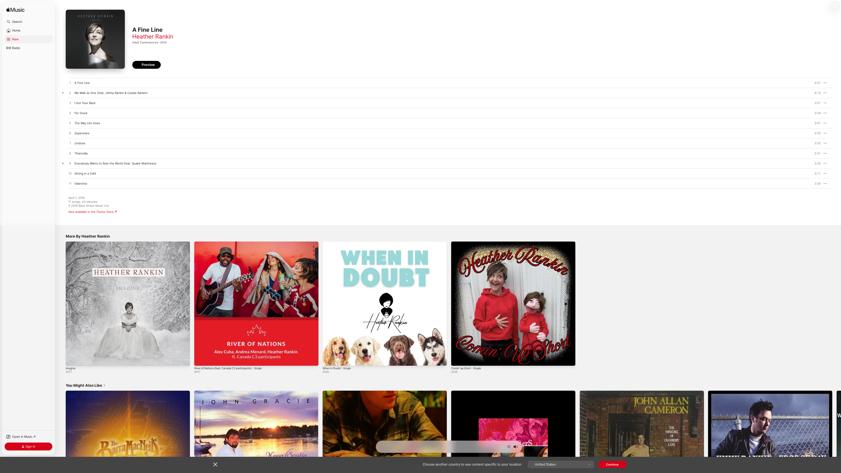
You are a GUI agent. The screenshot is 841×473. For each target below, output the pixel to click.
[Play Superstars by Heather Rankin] (70, 133)
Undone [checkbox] (79, 143)
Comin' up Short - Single (467, 243)
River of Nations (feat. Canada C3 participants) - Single (231, 243)
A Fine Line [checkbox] (82, 83)
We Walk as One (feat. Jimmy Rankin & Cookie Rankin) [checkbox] (111, 93)
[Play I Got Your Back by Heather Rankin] (70, 103)
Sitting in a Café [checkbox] (85, 173)
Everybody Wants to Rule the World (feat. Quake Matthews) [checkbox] (115, 163)
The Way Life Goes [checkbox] (87, 123)
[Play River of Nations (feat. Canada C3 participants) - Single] (199, 360)
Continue (612, 464)
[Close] (215, 464)
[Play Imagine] (71, 360)
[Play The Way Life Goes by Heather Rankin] (70, 123)
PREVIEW (816, 82)
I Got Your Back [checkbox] (84, 103)
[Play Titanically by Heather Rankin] (70, 153)
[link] (86, 385)
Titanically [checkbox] (81, 153)
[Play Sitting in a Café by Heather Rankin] (70, 174)
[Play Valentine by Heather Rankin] (70, 184)
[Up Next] (508, 447)
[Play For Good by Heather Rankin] (70, 113)
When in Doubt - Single (338, 243)
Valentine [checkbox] (80, 183)
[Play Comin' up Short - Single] (456, 360)
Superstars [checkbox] (81, 133)
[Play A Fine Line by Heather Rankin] (70, 83)
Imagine (71, 243)
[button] (28, 21)
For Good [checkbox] (80, 113)
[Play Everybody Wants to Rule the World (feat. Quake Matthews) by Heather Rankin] (70, 164)
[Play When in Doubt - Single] (328, 360)
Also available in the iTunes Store (91, 212)
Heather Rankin (152, 36)
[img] (15, 9)
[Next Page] (837, 452)
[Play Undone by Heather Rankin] (70, 143)
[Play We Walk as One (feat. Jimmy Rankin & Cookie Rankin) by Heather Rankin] (70, 93)
